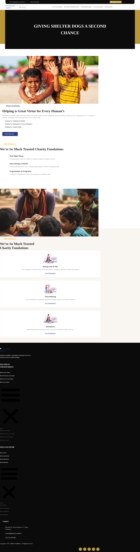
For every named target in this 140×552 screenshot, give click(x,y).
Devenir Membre (4, 462)
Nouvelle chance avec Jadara (7, 375)
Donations (50, 327)
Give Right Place (16, 156)
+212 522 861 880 (34, 2)
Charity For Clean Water (13, 127)
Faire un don (3, 452)
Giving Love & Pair (50, 266)
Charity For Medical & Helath (15, 121)
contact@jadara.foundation (13, 533)
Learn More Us (9, 134)
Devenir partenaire (4, 456)
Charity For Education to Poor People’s (18, 124)
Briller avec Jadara (4, 382)
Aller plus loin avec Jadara (6, 379)
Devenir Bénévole (4, 459)
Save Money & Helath (19, 164)
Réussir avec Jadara (5, 372)
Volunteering (50, 296)
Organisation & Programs (20, 171)
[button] (10, 406)
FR (24, 7)
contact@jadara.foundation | (17, 2)
